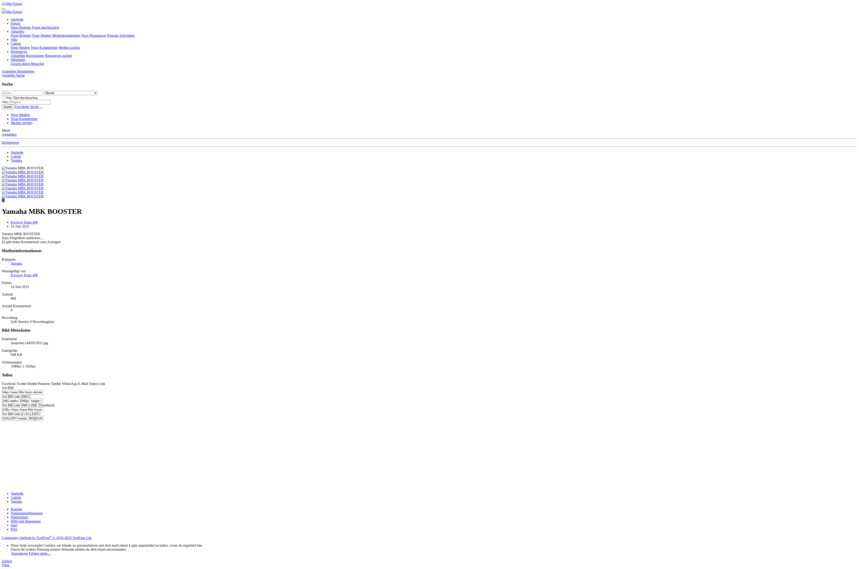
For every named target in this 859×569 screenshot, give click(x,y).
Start (14, 525)
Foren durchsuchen (45, 27)
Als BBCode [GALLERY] (21, 414)
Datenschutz (19, 517)
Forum (15, 23)
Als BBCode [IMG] (16, 396)
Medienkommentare (66, 35)
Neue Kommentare (44, 47)
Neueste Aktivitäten (121, 35)
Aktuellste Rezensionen (27, 56)
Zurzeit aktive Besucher (27, 64)
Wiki (14, 39)
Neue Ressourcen (93, 35)
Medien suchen (69, 47)
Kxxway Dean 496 (24, 222)
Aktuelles (17, 31)
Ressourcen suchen (58, 56)
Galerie (16, 43)
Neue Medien (41, 35)
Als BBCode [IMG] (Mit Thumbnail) (28, 405)
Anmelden (9, 134)
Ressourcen (19, 52)
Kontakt (16, 509)
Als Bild (8, 388)
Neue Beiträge (21, 27)
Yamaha (16, 263)
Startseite (17, 19)
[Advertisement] (136, 456)
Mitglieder (18, 60)
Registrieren (10, 142)
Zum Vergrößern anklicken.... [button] (22, 238)
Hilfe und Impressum (25, 521)
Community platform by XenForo (47, 538)
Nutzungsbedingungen (27, 513)
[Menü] (3, 9)
